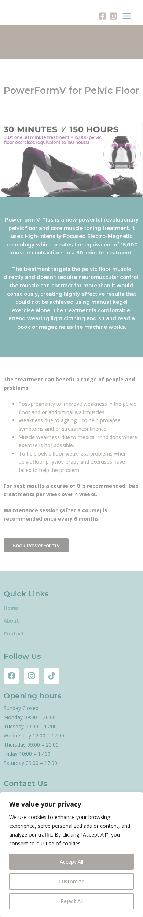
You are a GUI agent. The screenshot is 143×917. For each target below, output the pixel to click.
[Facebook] (102, 16)
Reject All (71, 901)
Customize (72, 881)
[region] (71, 854)
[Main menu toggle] (127, 16)
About (11, 620)
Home (11, 607)
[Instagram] (113, 16)
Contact (14, 633)
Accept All (71, 861)
